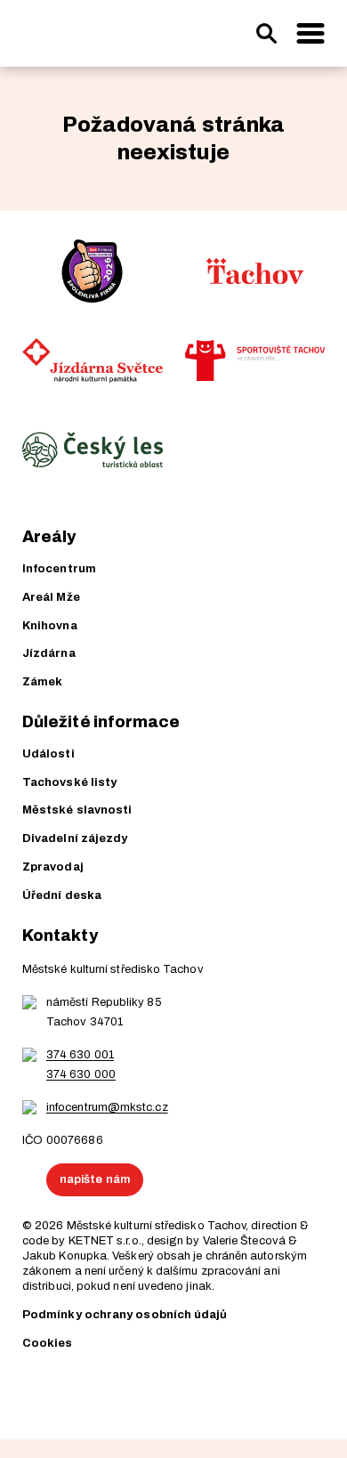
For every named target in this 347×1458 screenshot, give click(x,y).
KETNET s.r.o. (105, 1241)
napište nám (95, 1179)
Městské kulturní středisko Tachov (156, 1225)
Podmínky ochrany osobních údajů (124, 1314)
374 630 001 (80, 1055)
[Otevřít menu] (310, 34)
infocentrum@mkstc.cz (107, 1107)
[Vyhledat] (266, 34)
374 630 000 (81, 1074)
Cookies (47, 1343)
